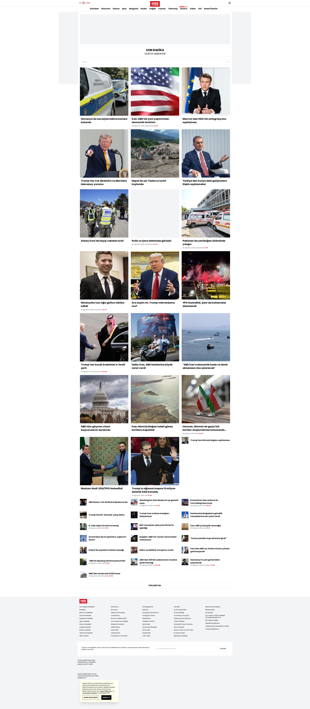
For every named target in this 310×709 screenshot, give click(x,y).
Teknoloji (173, 8)
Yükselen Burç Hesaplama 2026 (217, 626)
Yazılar (162, 8)
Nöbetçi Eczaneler (117, 624)
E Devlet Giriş (115, 633)
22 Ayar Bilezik (179, 613)
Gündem (94, 8)
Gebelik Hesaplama (212, 623)
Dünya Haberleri (85, 624)
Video (193, 8)
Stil (200, 8)
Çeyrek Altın (146, 633)
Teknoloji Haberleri (86, 633)
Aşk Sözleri (146, 624)
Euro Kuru (114, 610)
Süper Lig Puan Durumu (182, 618)
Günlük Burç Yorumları (119, 636)
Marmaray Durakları (212, 607)
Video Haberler (179, 621)
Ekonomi (105, 8)
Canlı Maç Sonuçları (181, 615)
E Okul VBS (114, 630)
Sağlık (152, 8)
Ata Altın (177, 607)
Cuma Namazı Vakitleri (119, 621)
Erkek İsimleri (209, 610)
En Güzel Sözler (179, 633)
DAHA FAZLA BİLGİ (91, 697)
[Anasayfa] (83, 601)
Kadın (144, 8)
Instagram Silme (148, 615)
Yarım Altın (146, 636)
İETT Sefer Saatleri (211, 620)
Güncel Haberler (85, 615)
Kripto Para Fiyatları (118, 613)
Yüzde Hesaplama (212, 629)
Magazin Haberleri (86, 618)
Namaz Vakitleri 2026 (118, 618)
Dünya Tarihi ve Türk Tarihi (183, 630)
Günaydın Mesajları (149, 627)
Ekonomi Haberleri (86, 613)
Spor (124, 8)
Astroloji (145, 610)
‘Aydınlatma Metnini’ (89, 693)
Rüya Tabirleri (179, 627)
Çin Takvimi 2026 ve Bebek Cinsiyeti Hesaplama (215, 616)
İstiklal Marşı (115, 627)
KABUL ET (106, 697)
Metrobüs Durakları (181, 636)
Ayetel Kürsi (146, 618)
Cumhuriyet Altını (180, 610)
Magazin (133, 8)
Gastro (183, 8)
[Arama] (80, 3)
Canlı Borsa (115, 615)
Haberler (82, 610)
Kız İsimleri (209, 613)
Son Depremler (147, 607)
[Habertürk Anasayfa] (155, 3)
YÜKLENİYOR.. (155, 585)
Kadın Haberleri (85, 630)
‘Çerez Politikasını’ (105, 691)
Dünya (116, 8)
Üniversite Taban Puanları (183, 624)
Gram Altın (146, 630)
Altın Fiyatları (84, 636)
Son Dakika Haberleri (86, 607)
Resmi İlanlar (211, 8)
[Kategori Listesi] (229, 3)
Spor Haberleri (84, 621)
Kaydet (223, 648)
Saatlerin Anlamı (148, 621)
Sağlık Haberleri (85, 627)
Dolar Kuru (114, 607)
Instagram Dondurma (150, 613)
